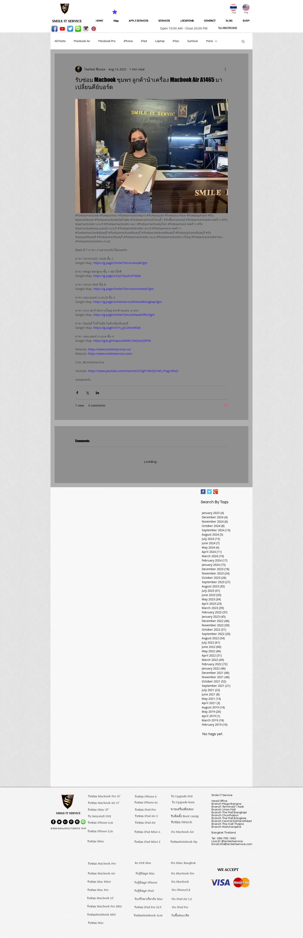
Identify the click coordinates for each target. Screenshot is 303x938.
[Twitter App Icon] (70, 29)
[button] (182, 28)
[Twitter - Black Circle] (59, 819)
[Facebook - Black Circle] (53, 819)
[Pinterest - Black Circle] (71, 819)
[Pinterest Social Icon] (94, 29)
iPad (144, 41)
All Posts (60, 41)
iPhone (128, 41)
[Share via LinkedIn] (97, 393)
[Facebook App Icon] (55, 29)
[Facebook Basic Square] (203, 488)
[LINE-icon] (78, 29)
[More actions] (225, 69)
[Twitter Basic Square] (209, 488)
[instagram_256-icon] (86, 29)
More (209, 41)
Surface (192, 41)
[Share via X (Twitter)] (87, 393)
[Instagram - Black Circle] (77, 819)
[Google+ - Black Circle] (65, 819)
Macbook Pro (106, 41)
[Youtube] (62, 29)
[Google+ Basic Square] (215, 488)
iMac (176, 41)
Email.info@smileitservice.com (231, 841)
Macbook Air (82, 41)
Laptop (159, 41)
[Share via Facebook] (77, 393)
